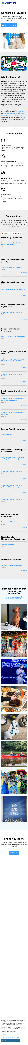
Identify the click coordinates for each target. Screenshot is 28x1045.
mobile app (22, 118)
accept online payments (8, 108)
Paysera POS (22, 112)
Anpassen (4, 1034)
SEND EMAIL (14, 853)
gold (13, 116)
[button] (5, 233)
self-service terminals (10, 114)
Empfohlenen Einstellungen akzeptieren (10, 1040)
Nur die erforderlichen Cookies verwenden (11, 1037)
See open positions (9, 25)
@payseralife (12, 597)
